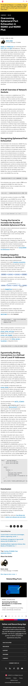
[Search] (23, 1)
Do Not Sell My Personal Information (12, 682)
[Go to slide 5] (18, 616)
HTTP (2, 48)
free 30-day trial (20, 515)
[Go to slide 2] (9, 616)
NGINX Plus (10, 46)
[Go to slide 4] (15, 616)
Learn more (4, 9)
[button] (14, 274)
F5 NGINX (12, 551)
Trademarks (8, 678)
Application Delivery (6, 553)
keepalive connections (19, 262)
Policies (15, 678)
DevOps (6, 551)
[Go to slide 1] (5, 616)
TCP (5, 48)
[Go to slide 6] (22, 616)
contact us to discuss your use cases (15, 517)
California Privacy (14, 680)
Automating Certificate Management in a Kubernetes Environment (11, 603)
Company (3, 15)
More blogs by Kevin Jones (8, 574)
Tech (16, 551)
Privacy (20, 678)
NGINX (2, 46)
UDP (10, 48)
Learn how (18, 633)
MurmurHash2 (13, 407)
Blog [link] (9, 15)
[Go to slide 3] (12, 616)
